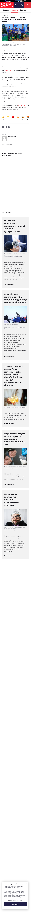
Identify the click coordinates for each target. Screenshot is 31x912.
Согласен (15, 904)
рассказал (21, 105)
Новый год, (5, 153)
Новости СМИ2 (7, 213)
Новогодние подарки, (16, 153)
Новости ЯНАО (6, 155)
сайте (5, 79)
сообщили (8, 70)
